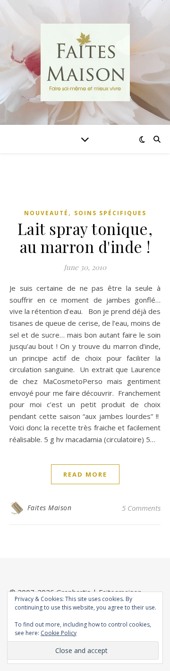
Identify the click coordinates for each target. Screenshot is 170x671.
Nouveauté (46, 213)
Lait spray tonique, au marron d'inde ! (85, 237)
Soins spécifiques (110, 213)
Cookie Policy (58, 633)
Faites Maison (49, 507)
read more (85, 474)
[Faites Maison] (85, 62)
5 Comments (141, 508)
